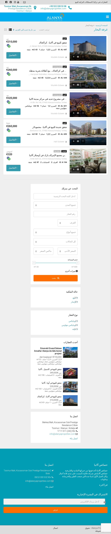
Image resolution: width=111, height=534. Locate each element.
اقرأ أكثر (104, 485)
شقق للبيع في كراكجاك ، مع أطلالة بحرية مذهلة (48, 70)
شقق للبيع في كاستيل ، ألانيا (50, 369)
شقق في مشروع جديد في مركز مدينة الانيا (48, 99)
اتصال (55, 528)
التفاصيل (12, 55)
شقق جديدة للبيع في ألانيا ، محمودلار (49, 127)
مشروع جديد (57, 67)
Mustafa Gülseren (57, 57)
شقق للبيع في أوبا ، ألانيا (51, 383)
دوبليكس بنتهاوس (69, 325)
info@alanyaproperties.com (62, 434)
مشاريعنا (57, 151)
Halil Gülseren (59, 142)
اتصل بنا (74, 438)
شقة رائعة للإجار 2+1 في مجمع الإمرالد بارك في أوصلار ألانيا (48, 155)
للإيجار (64, 151)
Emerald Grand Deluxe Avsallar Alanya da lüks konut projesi (48, 351)
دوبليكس (72, 321)
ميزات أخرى (70, 271)
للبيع (64, 38)
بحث (54, 278)
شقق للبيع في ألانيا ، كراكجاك (53, 42)
